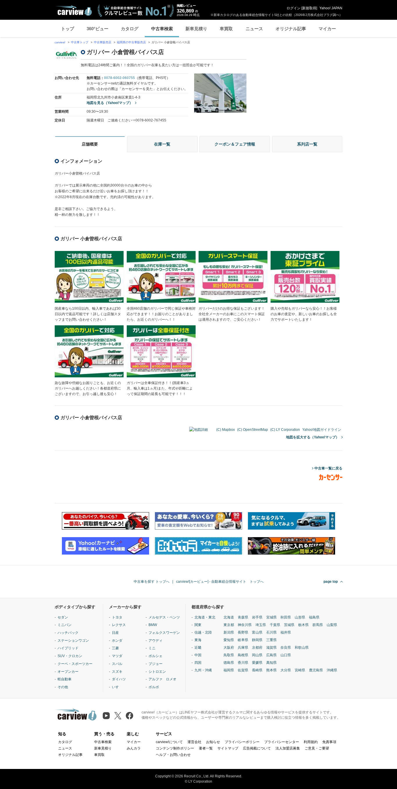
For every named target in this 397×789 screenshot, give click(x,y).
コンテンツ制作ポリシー (175, 748)
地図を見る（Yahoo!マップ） (110, 103)
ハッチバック (68, 633)
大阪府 (228, 647)
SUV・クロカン (70, 656)
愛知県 (228, 640)
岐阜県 (243, 640)
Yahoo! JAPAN (330, 8)
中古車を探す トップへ (151, 581)
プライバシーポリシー (242, 742)
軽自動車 (64, 679)
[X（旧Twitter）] (118, 715)
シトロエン (157, 672)
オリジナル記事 (291, 28)
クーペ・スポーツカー (75, 664)
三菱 (115, 648)
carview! (60, 42)
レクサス (119, 625)
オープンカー (68, 672)
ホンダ (117, 641)
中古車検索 (162, 28)
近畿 (197, 647)
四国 (197, 663)
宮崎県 (300, 670)
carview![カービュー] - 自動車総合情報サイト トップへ (220, 581)
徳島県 (228, 663)
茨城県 (289, 625)
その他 (63, 687)
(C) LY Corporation (285, 429)
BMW (153, 625)
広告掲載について (257, 748)
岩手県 (257, 617)
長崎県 (257, 670)
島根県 (243, 655)
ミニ (152, 648)
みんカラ (134, 748)
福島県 (314, 617)
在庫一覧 (162, 144)
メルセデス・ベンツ (164, 617)
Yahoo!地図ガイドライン (321, 429)
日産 (115, 633)
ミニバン (64, 625)
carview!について (169, 742)
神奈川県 (245, 625)
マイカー (327, 28)
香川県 (243, 663)
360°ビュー (97, 28)
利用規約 (311, 742)
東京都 (228, 625)
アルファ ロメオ (162, 679)
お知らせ (213, 742)
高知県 (271, 663)
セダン (63, 617)
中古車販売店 (102, 42)
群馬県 (317, 625)
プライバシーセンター (281, 742)
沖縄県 (332, 670)
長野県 (243, 632)
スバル (117, 664)
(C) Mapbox (225, 429)
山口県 (285, 655)
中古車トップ (79, 42)
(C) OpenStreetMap (252, 429)
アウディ (155, 641)
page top (330, 581)
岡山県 (257, 655)
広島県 (271, 655)
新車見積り (196, 28)
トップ (67, 28)
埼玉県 (260, 625)
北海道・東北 (204, 617)
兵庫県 (243, 647)
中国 (197, 655)
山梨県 (332, 625)
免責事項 (329, 742)
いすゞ (117, 687)
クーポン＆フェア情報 (234, 144)
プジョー (155, 664)
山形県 (300, 617)
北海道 (228, 617)
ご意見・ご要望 (317, 748)
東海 (197, 640)
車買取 (226, 28)
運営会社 (194, 742)
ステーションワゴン (73, 641)
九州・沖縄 (203, 670)
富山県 (257, 632)
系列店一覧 (307, 144)
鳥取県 (228, 655)
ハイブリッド (68, 648)
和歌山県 (302, 647)
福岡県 (228, 670)
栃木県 (303, 625)
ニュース (254, 28)
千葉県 (275, 625)
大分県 (285, 670)
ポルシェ (155, 656)
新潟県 (228, 632)
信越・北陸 (203, 632)
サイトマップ (227, 748)
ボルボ (154, 687)
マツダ (117, 656)
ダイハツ (119, 679)
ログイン (294, 8)
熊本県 (271, 670)
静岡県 (257, 640)
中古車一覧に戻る (328, 468)
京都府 (257, 647)
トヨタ (117, 617)
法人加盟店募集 (288, 748)
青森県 (243, 617)
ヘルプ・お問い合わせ (173, 755)
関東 (197, 625)
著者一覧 (206, 748)
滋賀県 (271, 647)
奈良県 (285, 647)
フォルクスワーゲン (164, 633)
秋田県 (285, 617)
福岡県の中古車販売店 (131, 42)
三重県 (271, 640)
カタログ (129, 28)
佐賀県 (243, 670)
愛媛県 (257, 663)
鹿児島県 (316, 670)
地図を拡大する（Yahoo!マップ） (312, 437)
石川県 (271, 632)
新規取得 (309, 8)
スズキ (117, 672)
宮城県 (271, 617)
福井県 (285, 632)
